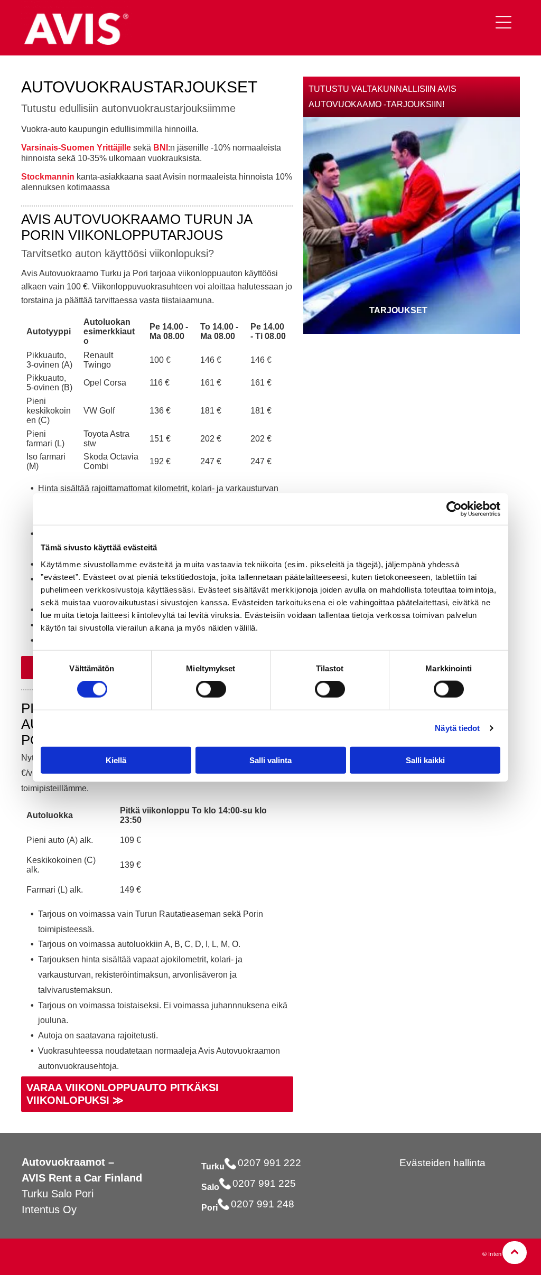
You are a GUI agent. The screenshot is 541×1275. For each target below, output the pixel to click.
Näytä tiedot (457, 728)
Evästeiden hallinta (442, 1162)
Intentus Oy (49, 1209)
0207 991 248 (262, 1204)
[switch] (211, 689)
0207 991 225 (264, 1183)
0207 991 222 (269, 1162)
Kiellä (116, 759)
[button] (503, 22)
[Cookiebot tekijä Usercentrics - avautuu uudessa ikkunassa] (454, 509)
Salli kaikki (425, 759)
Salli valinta (270, 759)
